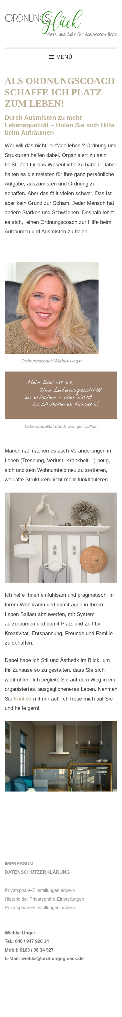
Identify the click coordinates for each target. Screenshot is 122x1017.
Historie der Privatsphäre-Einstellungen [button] (44, 899)
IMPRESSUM (19, 863)
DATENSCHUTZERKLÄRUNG (37, 872)
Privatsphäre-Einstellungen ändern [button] (40, 890)
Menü (64, 56)
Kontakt (23, 699)
